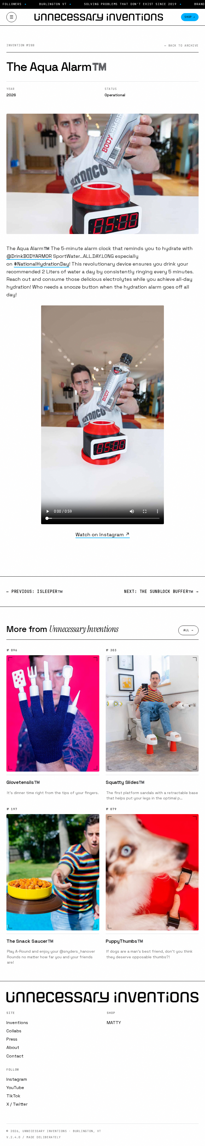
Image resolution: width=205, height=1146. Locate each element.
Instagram (16, 1079)
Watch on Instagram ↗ (103, 534)
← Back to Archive (181, 45)
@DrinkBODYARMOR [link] (29, 256)
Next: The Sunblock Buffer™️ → (161, 591)
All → (188, 630)
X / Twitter (16, 1104)
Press (11, 1039)
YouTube (15, 1087)
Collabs (13, 1031)
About (12, 1047)
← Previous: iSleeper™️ (34, 591)
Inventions (17, 1022)
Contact (14, 1056)
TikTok (13, 1096)
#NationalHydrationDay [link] (41, 264)
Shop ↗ (189, 17)
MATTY (114, 1022)
